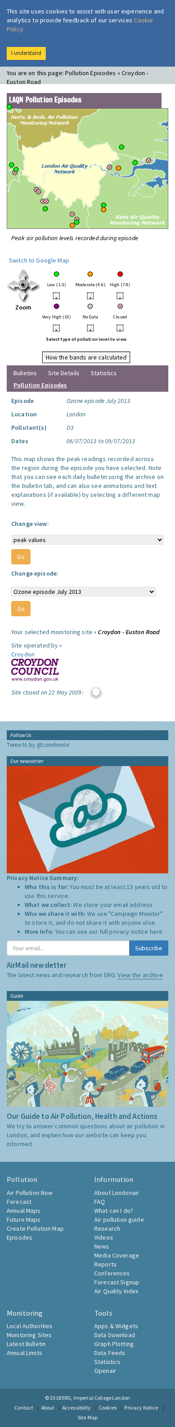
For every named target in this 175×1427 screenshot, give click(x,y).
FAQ (99, 1202)
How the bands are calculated (86, 357)
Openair (105, 1371)
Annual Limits (24, 1353)
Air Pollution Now (29, 1193)
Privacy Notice (141, 1407)
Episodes (19, 1237)
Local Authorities (29, 1326)
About (48, 1407)
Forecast (19, 1202)
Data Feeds (109, 1353)
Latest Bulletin (26, 1344)
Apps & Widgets (116, 1326)
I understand (26, 53)
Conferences (112, 1273)
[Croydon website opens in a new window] (35, 669)
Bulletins (25, 373)
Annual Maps (24, 1211)
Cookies (108, 1407)
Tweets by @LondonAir (38, 745)
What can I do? (113, 1211)
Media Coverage (116, 1255)
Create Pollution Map (35, 1228)
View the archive (140, 975)
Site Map (87, 1417)
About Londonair (116, 1193)
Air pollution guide (119, 1219)
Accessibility (76, 1407)
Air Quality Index (116, 1291)
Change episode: (34, 573)
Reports (105, 1264)
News (101, 1246)
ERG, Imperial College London (96, 1397)
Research (107, 1228)
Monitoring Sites (29, 1335)
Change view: (30, 524)
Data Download (114, 1335)
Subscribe (148, 948)
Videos (103, 1237)
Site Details (63, 373)
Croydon (23, 654)
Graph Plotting (114, 1344)
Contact (23, 1407)
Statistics (104, 373)
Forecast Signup (116, 1282)
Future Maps (24, 1219)
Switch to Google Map (39, 260)
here (156, 931)
